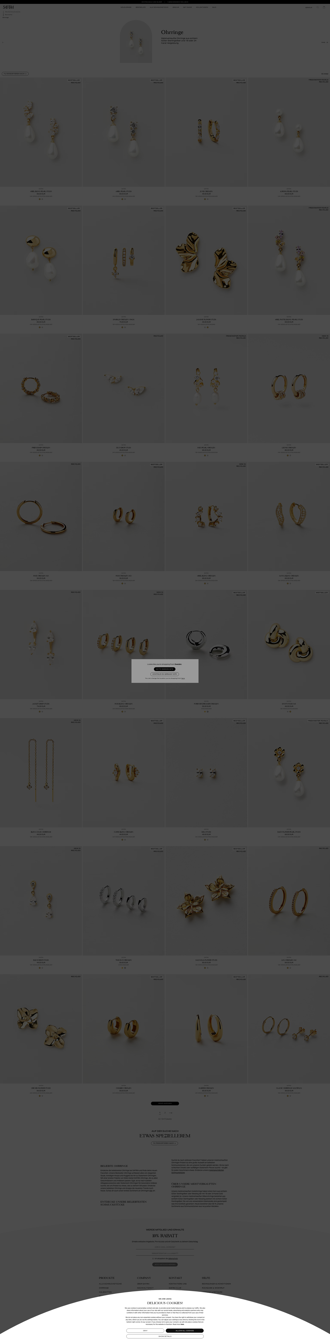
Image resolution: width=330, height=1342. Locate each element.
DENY (145, 1331)
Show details (165, 1336)
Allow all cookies (185, 1331)
